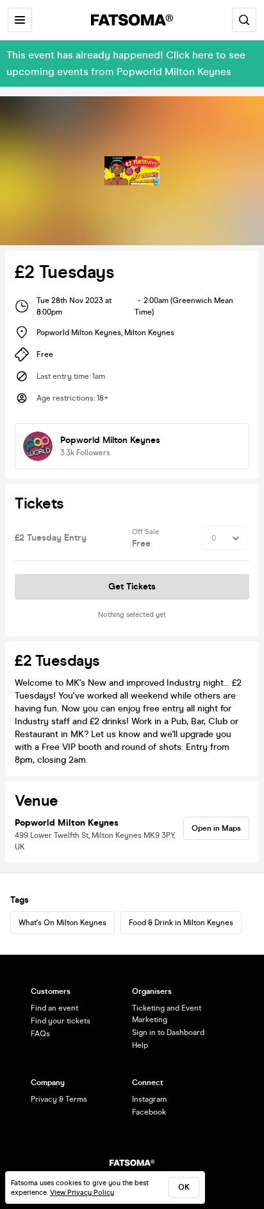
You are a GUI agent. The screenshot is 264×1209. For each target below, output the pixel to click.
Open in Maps (216, 828)
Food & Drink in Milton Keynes (181, 922)
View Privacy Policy (82, 1192)
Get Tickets (132, 586)
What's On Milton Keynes (62, 922)
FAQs (40, 1033)
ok (184, 1187)
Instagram (149, 1099)
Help (140, 1045)
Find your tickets (60, 1020)
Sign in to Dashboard (168, 1032)
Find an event (54, 1008)
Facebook (149, 1112)
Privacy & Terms (59, 1099)
